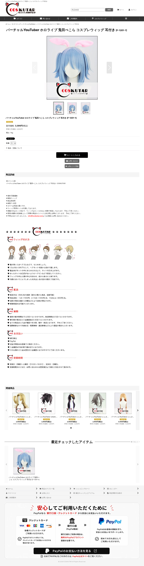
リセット (135, 442)
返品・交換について (15, 148)
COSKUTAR (61, 183)
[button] (126, 18)
